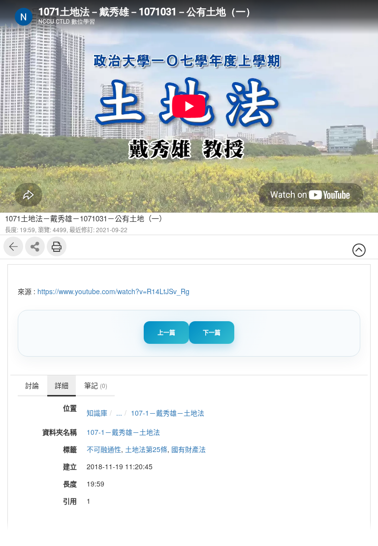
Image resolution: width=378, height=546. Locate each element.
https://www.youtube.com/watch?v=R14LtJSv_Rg (113, 291)
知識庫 (97, 413)
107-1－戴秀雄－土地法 (167, 413)
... (119, 413)
